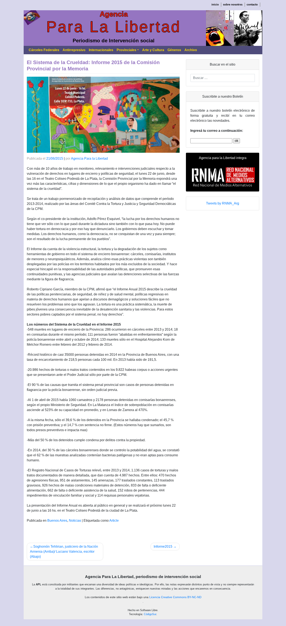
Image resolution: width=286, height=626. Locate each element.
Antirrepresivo (74, 50)
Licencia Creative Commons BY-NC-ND (175, 597)
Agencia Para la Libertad (89, 158)
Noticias (75, 520)
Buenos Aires (57, 520)
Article (114, 520)
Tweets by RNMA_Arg (222, 203)
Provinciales (126, 50)
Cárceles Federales (44, 50)
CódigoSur (150, 614)
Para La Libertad (113, 26)
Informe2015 (163, 546)
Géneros (174, 50)
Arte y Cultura (153, 50)
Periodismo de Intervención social (114, 40)
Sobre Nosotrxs (232, 4)
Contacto (252, 4)
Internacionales (101, 50)
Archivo (190, 50)
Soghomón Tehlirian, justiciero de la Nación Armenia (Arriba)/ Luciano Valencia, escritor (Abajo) (64, 551)
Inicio (215, 4)
